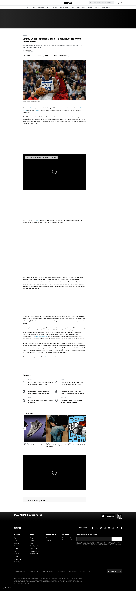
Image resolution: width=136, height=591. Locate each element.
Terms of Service (113, 544)
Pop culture (17, 546)
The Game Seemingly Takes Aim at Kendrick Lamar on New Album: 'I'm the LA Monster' (72, 393)
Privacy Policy (102, 544)
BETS (72, 7)
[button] (114, 571)
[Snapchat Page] (113, 528)
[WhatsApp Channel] (101, 528)
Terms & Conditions (20, 571)
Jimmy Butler (30, 108)
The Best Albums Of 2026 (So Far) (77, 445)
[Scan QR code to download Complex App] (119, 516)
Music (29, 379)
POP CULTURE (64, 7)
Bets (29, 397)
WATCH (97, 7)
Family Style (17, 562)
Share (46, 55)
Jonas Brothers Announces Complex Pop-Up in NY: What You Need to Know (40, 383)
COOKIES (91, 571)
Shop (31, 538)
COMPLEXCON (106, 7)
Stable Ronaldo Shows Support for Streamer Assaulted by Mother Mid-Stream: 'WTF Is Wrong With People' (39, 393)
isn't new (35, 220)
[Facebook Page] (93, 528)
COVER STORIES (80, 7)
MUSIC (48, 7)
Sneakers (63, 397)
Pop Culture (31, 389)
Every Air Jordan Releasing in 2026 (33, 445)
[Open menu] (15, 2)
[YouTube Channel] (109, 528)
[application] (54, 172)
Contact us (49, 540)
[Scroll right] (84, 428)
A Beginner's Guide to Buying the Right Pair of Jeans (56, 445)
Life (15, 551)
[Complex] (68, 3)
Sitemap (83, 571)
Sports (25, 35)
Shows (16, 556)
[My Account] (118, 3)
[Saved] (116, 2)
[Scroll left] (24, 428)
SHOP (27, 7)
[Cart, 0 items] (121, 3)
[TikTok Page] (117, 528)
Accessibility (73, 571)
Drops (32, 540)
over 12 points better (41, 336)
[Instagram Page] (105, 528)
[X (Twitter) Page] (97, 528)
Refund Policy (34, 548)
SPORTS (55, 7)
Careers (48, 538)
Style (47, 443)
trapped (37, 110)
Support (32, 543)
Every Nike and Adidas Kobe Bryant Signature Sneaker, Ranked (71, 401)
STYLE (33, 7)
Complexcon (17, 559)
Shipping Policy (34, 546)
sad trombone (48, 357)
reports (32, 117)
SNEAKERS (41, 7)
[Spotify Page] (121, 528)
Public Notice (61, 571)
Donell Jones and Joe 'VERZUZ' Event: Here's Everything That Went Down (72, 383)
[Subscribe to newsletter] (117, 539)
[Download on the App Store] (108, 516)
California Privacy (47, 571)
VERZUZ (90, 7)
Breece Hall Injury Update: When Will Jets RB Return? (40, 401)
